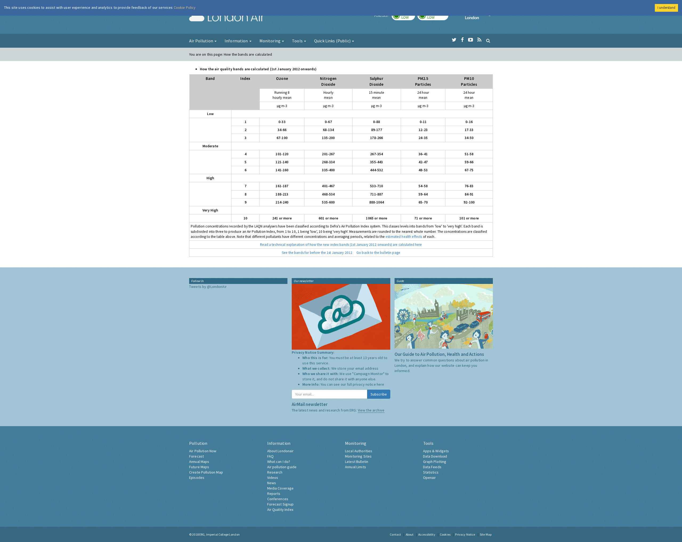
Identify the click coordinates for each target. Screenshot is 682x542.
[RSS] (479, 40)
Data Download (435, 456)
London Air (226, 17)
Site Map (486, 534)
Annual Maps (199, 461)
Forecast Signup (280, 504)
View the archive (371, 410)
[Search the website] (488, 40)
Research (275, 472)
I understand (666, 7)
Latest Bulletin (356, 461)
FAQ (270, 456)
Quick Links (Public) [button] (332, 40)
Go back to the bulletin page (378, 252)
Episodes (196, 477)
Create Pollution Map (206, 472)
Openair (429, 477)
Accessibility (426, 534)
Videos (272, 477)
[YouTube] (470, 40)
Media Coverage (280, 488)
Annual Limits (355, 466)
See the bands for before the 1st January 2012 (317, 252)
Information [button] (237, 40)
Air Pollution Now (202, 451)
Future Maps (199, 466)
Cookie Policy (185, 7)
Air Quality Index (280, 509)
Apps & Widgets (436, 451)
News (271, 482)
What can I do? (278, 461)
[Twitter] (454, 40)
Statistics (431, 472)
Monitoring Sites (358, 456)
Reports (274, 493)
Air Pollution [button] (201, 40)
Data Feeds (432, 466)
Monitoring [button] (270, 40)
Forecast (196, 456)
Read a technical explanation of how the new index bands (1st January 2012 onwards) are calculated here (341, 244)
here (380, 384)
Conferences (278, 498)
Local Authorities (358, 451)
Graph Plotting (434, 461)
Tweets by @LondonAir (208, 286)
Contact (395, 534)
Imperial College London (479, 17)
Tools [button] (297, 40)
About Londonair (280, 451)
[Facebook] (462, 40)
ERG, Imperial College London (219, 534)
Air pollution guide (282, 466)
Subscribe (379, 394)
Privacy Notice (465, 534)
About (410, 534)
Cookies (445, 534)
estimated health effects (403, 236)
